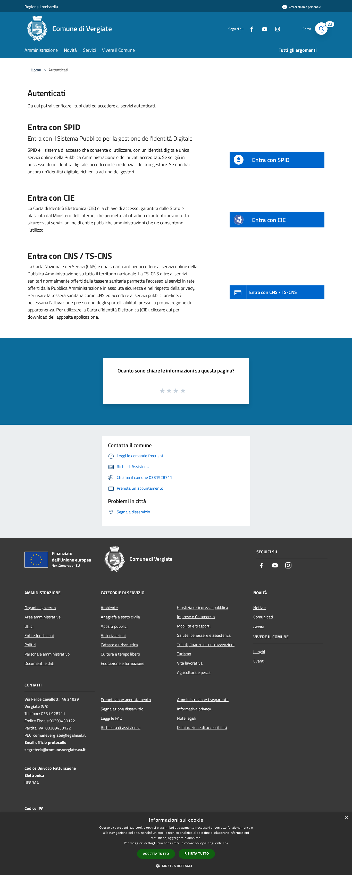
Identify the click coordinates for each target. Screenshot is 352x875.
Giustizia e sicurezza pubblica (202, 607)
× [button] (346, 818)
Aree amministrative (42, 617)
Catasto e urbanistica (119, 645)
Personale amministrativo (47, 654)
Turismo (184, 654)
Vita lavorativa (190, 663)
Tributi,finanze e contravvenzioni (205, 644)
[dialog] (176, 843)
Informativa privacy (194, 709)
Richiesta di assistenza (120, 727)
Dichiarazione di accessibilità (202, 727)
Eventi (259, 661)
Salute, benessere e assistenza (204, 635)
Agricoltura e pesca (194, 672)
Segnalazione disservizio (122, 709)
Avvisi (258, 626)
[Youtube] (262, 28)
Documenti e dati (39, 663)
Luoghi (259, 652)
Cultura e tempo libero (120, 654)
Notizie (259, 608)
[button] (176, 866)
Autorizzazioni (113, 635)
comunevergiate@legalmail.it (59, 735)
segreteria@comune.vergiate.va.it (55, 749)
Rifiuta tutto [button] (197, 853)
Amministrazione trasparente (203, 699)
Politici (30, 645)
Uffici (28, 626)
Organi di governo (40, 608)
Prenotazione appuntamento (126, 699)
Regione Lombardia (41, 7)
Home (36, 70)
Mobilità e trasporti (194, 626)
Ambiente (109, 608)
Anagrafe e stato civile (120, 617)
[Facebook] (250, 28)
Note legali (186, 718)
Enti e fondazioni (39, 635)
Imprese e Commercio (196, 617)
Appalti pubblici (114, 626)
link (225, 843)
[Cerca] (321, 28)
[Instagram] (275, 28)
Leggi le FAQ (111, 718)
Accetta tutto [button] (156, 854)
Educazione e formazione (122, 663)
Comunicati (263, 617)
